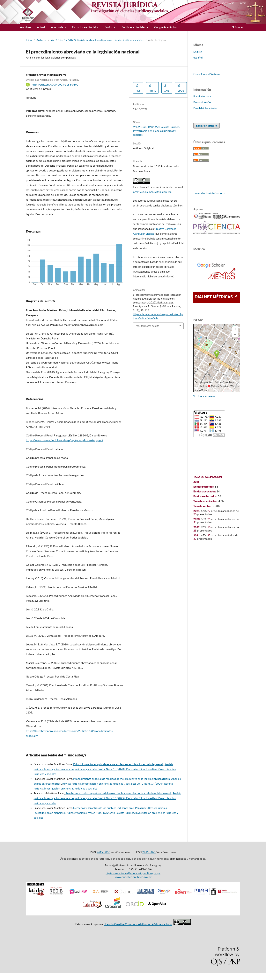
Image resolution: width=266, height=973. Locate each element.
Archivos (25, 27)
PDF (138, 90)
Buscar (238, 27)
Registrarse (227, 2)
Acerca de (57, 27)
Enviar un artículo (206, 125)
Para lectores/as (202, 96)
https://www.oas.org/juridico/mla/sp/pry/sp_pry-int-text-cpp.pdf (64, 440)
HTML (152, 90)
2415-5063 (103, 852)
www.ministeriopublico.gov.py (133, 877)
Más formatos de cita (147, 325)
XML (166, 90)
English (197, 51)
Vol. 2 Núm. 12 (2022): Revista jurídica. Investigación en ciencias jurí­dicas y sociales (97, 40)
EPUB (181, 90)
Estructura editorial (84, 27)
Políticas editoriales (134, 27)
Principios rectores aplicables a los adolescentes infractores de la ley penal (118, 764)
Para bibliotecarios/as (205, 108)
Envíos (109, 27)
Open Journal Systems (206, 74)
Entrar (242, 2)
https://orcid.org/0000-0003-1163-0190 (55, 84)
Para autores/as (202, 102)
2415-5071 (149, 852)
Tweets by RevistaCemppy (209, 193)
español (198, 57)
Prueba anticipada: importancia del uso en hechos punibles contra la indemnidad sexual (118, 793)
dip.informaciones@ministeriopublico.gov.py (133, 873)
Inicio (29, 40)
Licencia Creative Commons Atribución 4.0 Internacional (138, 924)
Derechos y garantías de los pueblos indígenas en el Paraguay (110, 808)
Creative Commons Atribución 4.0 (152, 191)
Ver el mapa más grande (204, 396)
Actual (41, 27)
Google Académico (165, 27)
